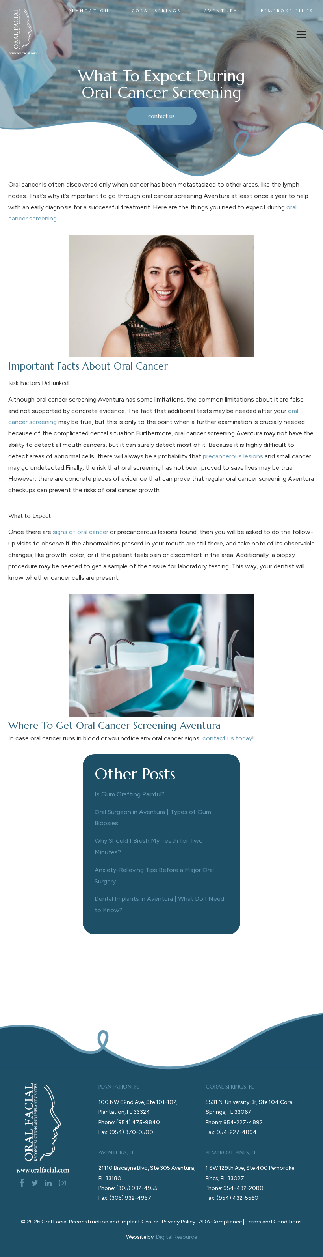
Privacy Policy (178, 1221)
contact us (161, 116)
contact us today (227, 738)
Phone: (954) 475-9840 (129, 1122)
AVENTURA (221, 11)
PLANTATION (89, 11)
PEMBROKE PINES (287, 11)
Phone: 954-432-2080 (235, 1188)
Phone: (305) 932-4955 (128, 1188)
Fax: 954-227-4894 (231, 1132)
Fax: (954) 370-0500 (125, 1132)
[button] (301, 36)
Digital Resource (176, 1237)
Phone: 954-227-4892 (234, 1122)
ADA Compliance (220, 1221)
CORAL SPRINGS (156, 11)
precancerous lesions (233, 456)
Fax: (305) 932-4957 (124, 1198)
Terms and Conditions (273, 1221)
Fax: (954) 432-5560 (232, 1198)
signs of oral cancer (80, 532)
